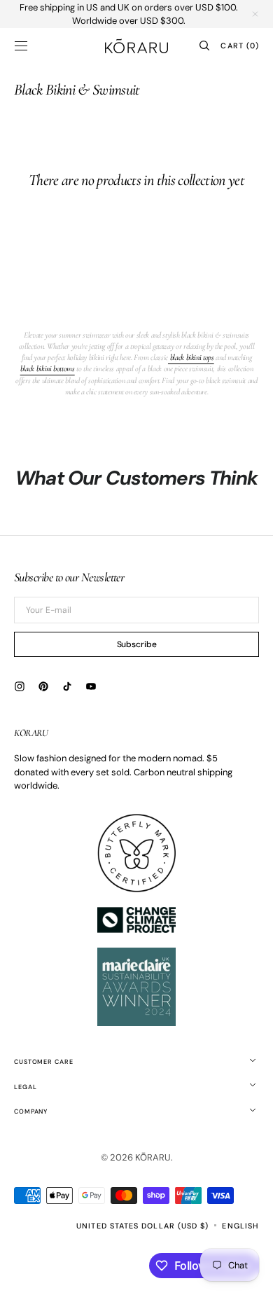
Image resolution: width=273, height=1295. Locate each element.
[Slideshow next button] (253, 489)
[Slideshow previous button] (19, 489)
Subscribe (137, 644)
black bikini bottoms (47, 368)
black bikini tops (191, 357)
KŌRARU (153, 1157)
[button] (21, 45)
